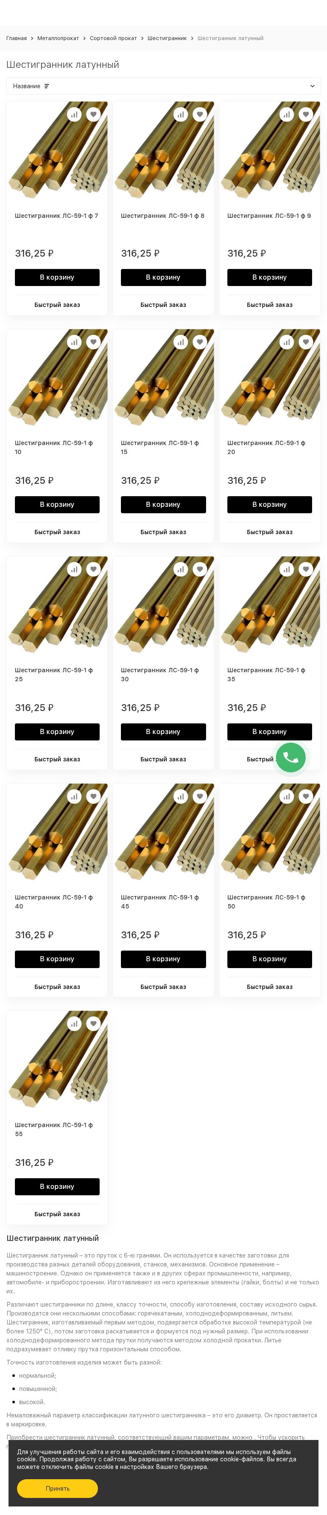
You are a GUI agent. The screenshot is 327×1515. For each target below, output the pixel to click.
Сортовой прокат (113, 38)
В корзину (57, 277)
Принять (58, 1488)
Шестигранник (167, 38)
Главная (16, 38)
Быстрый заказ (57, 304)
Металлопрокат (58, 38)
